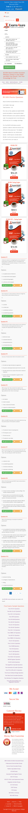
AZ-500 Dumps (14, 771)
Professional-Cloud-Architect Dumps (14, 763)
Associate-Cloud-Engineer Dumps (14, 774)
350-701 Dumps (14, 776)
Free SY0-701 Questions (14, 608)
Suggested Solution (8, 285)
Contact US (8, 806)
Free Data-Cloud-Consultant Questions (14, 675)
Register (7, 16)
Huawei (7, 54)
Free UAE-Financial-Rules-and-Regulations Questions (14, 681)
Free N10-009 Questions (14, 619)
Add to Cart (14, 177)
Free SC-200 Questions (14, 651)
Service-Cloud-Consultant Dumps (14, 766)
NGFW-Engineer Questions (14, 659)
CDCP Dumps (14, 787)
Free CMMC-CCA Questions (14, 638)
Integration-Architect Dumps (14, 782)
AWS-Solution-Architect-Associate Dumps (14, 760)
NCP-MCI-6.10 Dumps (14, 792)
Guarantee (9, 804)
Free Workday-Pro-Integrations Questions (14, 678)
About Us (14, 801)
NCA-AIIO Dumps (14, 795)
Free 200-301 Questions (14, 622)
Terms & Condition (18, 804)
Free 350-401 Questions (14, 627)
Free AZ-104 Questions (14, 624)
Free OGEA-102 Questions (14, 656)
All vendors (8, 63)
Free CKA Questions (14, 648)
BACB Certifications (14, 82)
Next (20, 593)
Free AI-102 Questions (14, 640)
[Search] (17, 20)
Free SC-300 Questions (14, 654)
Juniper (7, 37)
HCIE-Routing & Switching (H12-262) (12, 60)
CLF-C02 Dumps (14, 784)
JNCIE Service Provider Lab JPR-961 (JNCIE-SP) (12, 52)
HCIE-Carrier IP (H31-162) (12, 57)
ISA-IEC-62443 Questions (14, 662)
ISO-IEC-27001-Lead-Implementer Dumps (14, 779)
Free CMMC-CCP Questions (14, 632)
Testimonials (18, 63)
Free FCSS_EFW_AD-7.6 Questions (14, 670)
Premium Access (9, 67)
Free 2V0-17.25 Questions (14, 630)
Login (7, 12)
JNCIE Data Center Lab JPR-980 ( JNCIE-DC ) (11, 40)
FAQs (20, 801)
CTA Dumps (14, 790)
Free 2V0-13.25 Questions (14, 614)
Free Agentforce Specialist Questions (14, 664)
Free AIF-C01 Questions (14, 635)
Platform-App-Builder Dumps (14, 768)
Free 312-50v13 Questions (14, 643)
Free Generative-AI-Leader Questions (14, 667)
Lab (6, 34)
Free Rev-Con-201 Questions (14, 611)
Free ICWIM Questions (14, 646)
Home (6, 30)
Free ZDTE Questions (14, 616)
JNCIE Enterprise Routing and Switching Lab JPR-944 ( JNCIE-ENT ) (12, 44)
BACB (7, 82)
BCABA (20, 82)
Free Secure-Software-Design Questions (14, 672)
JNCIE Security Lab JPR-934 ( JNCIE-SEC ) (11, 48)
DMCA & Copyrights (17, 806)
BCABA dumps (7, 599)
